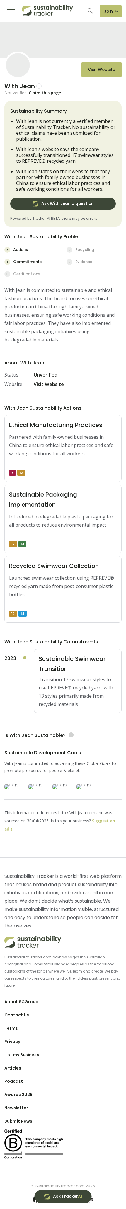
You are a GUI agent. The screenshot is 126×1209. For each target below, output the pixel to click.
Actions (17, 249)
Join (108, 11)
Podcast (13, 1081)
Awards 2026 (18, 1095)
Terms (11, 1028)
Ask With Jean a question (67, 203)
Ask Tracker (67, 1196)
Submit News (18, 1121)
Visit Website (101, 70)
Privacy (12, 1041)
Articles (12, 1068)
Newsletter (16, 1108)
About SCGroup (21, 1002)
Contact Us (16, 1015)
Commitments (24, 262)
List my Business (21, 1055)
